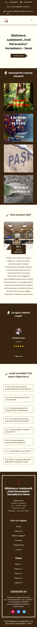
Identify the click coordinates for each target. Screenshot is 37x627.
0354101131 (25, 602)
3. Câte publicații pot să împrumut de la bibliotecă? (16, 409)
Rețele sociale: (18, 606)
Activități (18, 540)
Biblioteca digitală (18, 536)
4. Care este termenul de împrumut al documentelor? (17, 420)
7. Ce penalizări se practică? (19, 451)
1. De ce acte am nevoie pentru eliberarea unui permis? (18, 388)
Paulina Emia (18, 338)
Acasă (18, 526)
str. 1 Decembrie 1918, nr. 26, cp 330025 (18, 600)
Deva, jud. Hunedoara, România (18, 597)
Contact (18, 550)
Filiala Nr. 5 (18, 583)
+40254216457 (13, 2)
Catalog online (18, 545)
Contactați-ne (18, 591)
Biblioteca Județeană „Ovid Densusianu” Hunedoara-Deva (18, 491)
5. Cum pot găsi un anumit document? (17, 430)
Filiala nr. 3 (18, 573)
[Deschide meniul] (31, 20)
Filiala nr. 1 (18, 564)
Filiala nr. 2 (18, 569)
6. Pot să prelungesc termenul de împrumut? (15, 441)
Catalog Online (18, 56)
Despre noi (18, 531)
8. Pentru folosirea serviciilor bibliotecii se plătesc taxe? (18, 460)
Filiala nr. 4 (18, 578)
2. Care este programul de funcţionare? (17, 398)
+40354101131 (27, 2)
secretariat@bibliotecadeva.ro (20, 7)
